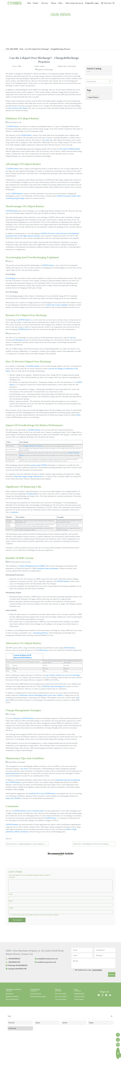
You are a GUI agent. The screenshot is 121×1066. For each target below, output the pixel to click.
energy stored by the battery (33, 446)
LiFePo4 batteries (69, 648)
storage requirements (35, 476)
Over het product (61, 999)
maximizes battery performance (48, 568)
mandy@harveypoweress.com (47, 959)
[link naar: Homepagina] (118, 1040)
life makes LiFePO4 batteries (70, 149)
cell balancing (31, 494)
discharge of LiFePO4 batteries (23, 718)
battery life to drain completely (57, 305)
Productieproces (35, 994)
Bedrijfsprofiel (79, 994)
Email (11, 901)
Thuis (29, 3)
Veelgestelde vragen (92, 3)
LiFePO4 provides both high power (53, 686)
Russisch (12, 1023)
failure (78, 415)
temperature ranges (20, 476)
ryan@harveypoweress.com (46, 962)
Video (60, 3)
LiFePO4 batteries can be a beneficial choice (28, 811)
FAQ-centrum (79, 999)
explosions (14, 512)
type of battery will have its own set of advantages (62, 675)
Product (35, 3)
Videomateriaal (79, 996)
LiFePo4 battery (42, 650)
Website (11, 908)
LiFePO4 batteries (17, 193)
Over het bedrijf (60, 994)
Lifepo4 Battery (93, 97)
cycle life (72, 337)
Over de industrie (61, 996)
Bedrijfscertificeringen (38, 996)
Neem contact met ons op (74, 3)
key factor (24, 769)
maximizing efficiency (40, 633)
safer (47, 140)
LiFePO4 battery (13, 126)
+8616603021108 (14, 962)
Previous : (27, 844)
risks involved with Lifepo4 (17, 108)
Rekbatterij (9, 994)
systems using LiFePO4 (38, 465)
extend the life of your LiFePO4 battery (42, 793)
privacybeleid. (97, 970)
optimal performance (13, 773)
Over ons (44, 3)
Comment (12, 877)
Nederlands (12, 1028)
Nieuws (53, 3)
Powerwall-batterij (12, 999)
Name (11, 894)
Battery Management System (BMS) (32, 566)
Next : (91, 844)
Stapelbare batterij (12, 996)
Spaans (37, 1023)
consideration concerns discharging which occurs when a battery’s (41, 695)
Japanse (64, 1023)
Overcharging (10, 278)
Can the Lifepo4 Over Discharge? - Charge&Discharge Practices (47, 49)
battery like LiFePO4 (13, 798)
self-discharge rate (19, 340)
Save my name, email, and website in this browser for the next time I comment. (35, 915)
